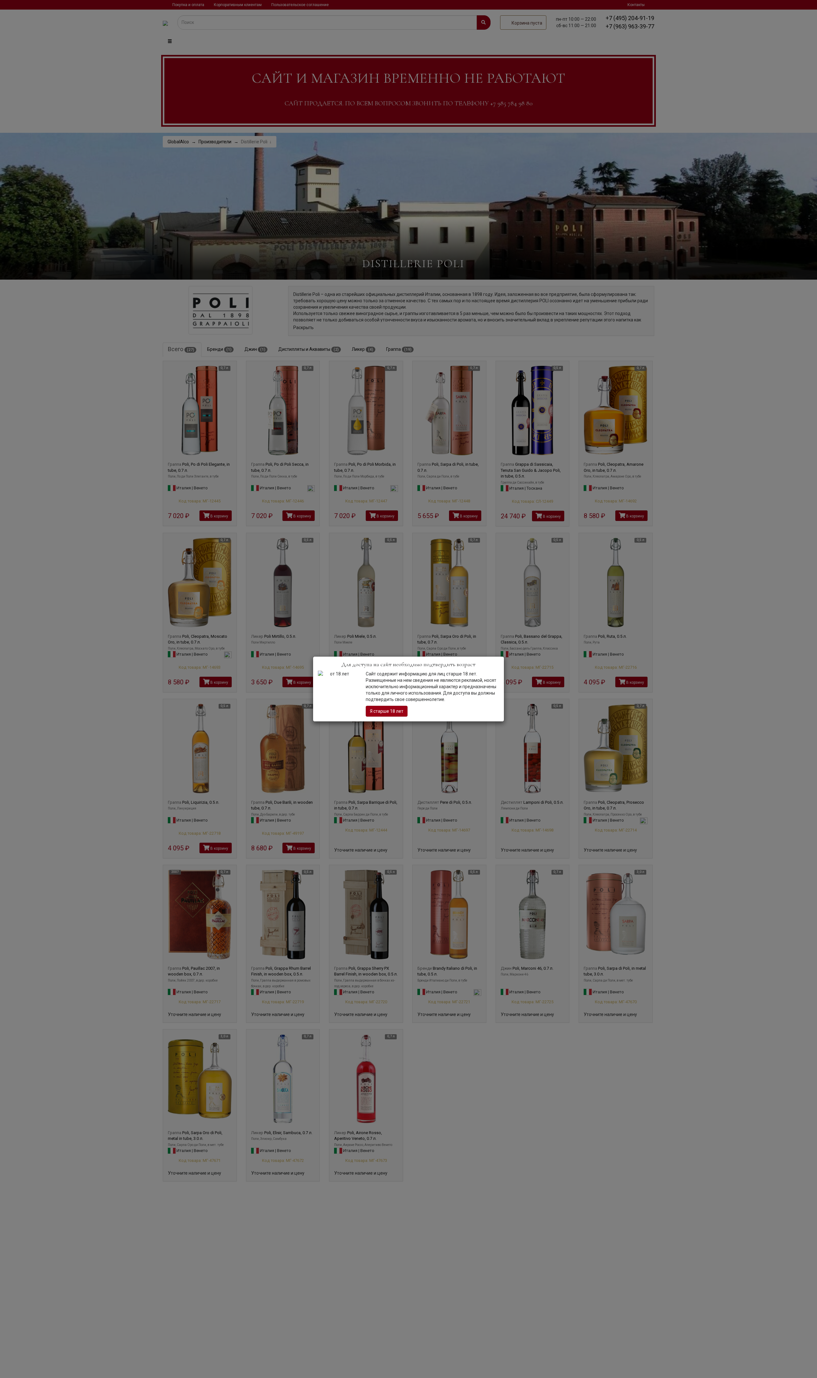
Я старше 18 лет (386, 711)
